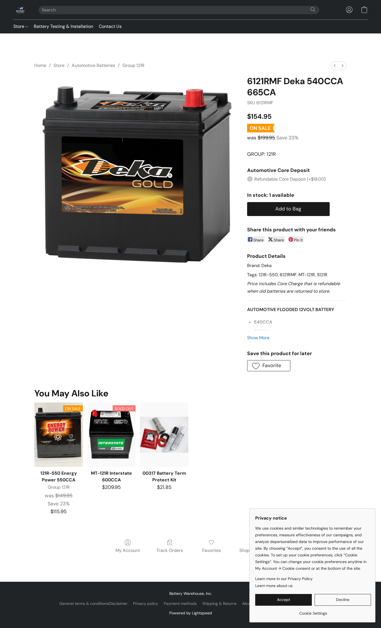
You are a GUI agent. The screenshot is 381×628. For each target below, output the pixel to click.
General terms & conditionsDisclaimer (93, 603)
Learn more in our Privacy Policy (284, 578)
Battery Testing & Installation (63, 26)
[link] (313, 611)
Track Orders (169, 550)
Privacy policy (145, 603)
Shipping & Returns (219, 603)
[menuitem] (335, 66)
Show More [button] (258, 338)
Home (40, 65)
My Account (127, 550)
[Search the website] (313, 9)
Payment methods (180, 603)
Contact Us (110, 26)
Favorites (211, 550)
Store (19, 26)
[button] (20, 10)
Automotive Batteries (93, 65)
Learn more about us (274, 585)
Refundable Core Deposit (290, 179)
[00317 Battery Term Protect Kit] (164, 434)
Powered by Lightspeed (190, 612)
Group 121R (133, 65)
